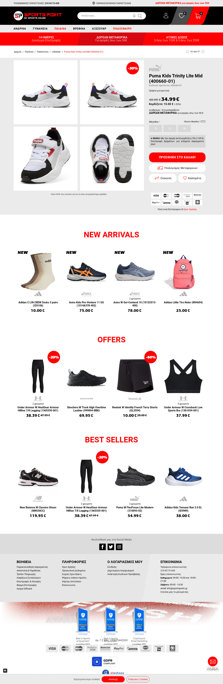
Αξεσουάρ (99, 28)
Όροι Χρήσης (190, 209)
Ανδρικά (20, 28)
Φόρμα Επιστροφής (27, 585)
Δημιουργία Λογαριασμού (120, 570)
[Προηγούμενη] (187, 52)
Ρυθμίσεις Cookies (138, 679)
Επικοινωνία (68, 585)
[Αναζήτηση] (143, 15)
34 (184, 128)
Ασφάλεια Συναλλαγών (29, 577)
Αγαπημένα (194, 178)
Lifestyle (56, 51)
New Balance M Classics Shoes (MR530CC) (38, 509)
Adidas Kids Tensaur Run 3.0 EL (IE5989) (183, 509)
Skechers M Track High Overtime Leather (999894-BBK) (86, 409)
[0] (198, 18)
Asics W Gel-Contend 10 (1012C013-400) (134, 304)
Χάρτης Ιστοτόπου (71, 581)
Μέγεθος (154, 121)
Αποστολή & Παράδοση (28, 570)
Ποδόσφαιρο (122, 28)
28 (155, 128)
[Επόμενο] (203, 52)
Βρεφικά (79, 28)
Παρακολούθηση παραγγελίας (32, 567)
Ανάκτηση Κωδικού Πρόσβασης (123, 574)
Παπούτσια (42, 51)
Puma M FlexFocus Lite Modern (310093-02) (134, 509)
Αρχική (17, 51)
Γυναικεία (40, 28)
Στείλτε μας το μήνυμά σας (174, 592)
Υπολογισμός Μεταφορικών (181, 168)
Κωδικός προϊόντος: (159, 85)
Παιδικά (60, 28)
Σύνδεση (111, 567)
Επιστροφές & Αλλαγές (29, 581)
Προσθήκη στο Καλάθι (177, 157)
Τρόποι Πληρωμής (26, 574)
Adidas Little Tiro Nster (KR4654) (183, 302)
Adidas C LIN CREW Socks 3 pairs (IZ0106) (38, 304)
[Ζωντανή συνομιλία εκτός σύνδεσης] (213, 662)
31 (170, 128)
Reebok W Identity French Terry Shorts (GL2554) (135, 409)
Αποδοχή (113, 679)
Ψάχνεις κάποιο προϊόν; (74, 577)
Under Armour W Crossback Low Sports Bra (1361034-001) (183, 409)
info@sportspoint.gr (177, 588)
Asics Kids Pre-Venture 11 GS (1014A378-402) (86, 304)
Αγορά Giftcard (24, 588)
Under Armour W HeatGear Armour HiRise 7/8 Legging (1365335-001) (38, 409)
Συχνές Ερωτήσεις (72, 574)
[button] (126, 662)
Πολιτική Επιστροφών (169, 209)
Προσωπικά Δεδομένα (73, 570)
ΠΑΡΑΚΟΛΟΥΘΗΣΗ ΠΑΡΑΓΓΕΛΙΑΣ (113, 3)
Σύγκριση (165, 178)
